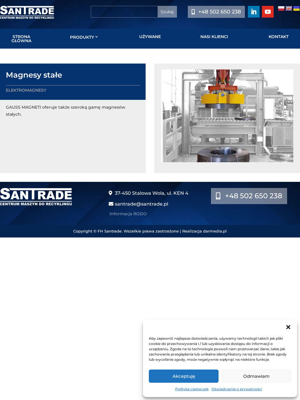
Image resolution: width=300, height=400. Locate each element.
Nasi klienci (214, 36)
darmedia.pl (215, 231)
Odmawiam (256, 376)
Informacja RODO (128, 213)
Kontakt (279, 36)
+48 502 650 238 (219, 11)
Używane (150, 36)
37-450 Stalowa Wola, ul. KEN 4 (151, 193)
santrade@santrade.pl (141, 204)
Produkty (82, 37)
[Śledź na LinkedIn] (254, 12)
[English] (288, 9)
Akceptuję (184, 376)
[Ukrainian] (296, 9)
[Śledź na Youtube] (268, 12)
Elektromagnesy (26, 90)
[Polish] (281, 9)
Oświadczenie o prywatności (237, 389)
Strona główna (21, 38)
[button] (288, 327)
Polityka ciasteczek (192, 389)
